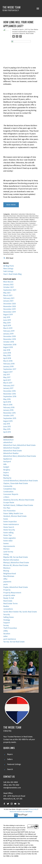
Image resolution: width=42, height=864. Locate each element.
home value (13, 236)
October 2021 (8, 287)
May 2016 (7, 399)
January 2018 (8, 366)
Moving (23, 241)
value (22, 252)
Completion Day (7, 225)
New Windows (8, 576)
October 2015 (8, 416)
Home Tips (28, 234)
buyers (5, 221)
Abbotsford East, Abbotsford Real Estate (19, 445)
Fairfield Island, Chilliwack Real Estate (13, 228)
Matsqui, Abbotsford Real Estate (20, 239)
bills (22, 219)
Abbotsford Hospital (23, 216)
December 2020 (9, 304)
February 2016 (8, 407)
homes (19, 236)
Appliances (31, 32)
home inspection (17, 232)
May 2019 (7, 323)
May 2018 (7, 355)
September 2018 (9, 345)
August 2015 (8, 421)
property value (31, 245)
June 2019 (7, 320)
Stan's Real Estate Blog (12, 274)
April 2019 (7, 326)
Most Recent (8, 282)
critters (35, 225)
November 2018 (9, 339)
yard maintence (29, 252)
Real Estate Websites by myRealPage (21, 811)
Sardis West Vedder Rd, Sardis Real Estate (22, 248)
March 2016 (7, 405)
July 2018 (6, 350)
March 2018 (7, 361)
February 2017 (8, 386)
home (9, 232)
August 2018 (8, 347)
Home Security (12, 234)
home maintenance (28, 232)
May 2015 (6, 429)
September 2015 (9, 418)
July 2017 (6, 375)
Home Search (8, 527)
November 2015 (9, 413)
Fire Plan (27, 228)
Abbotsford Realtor (13, 217)
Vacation (17, 252)
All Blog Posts (8, 266)
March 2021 (7, 295)
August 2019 (8, 315)
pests (21, 243)
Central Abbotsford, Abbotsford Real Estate (20, 481)
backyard (17, 219)
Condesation (16, 225)
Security (5, 250)
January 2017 (8, 388)
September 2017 (9, 369)
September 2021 (9, 290)
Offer (10, 243)
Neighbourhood (30, 241)
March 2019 (7, 328)
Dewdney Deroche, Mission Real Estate (14, 227)
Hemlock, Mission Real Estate (14, 516)
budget (27, 219)
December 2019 (9, 309)
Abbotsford (23, 32)
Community (32, 223)
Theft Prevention (10, 628)
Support (25, 250)
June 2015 (7, 427)
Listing (13, 238)
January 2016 (8, 410)
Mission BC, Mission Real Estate (15, 565)
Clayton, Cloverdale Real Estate (19, 223)
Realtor (32, 247)
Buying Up (15, 221)
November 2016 (9, 394)
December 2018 (9, 336)
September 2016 (9, 396)
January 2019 (8, 334)
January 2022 (8, 285)
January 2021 (8, 301)
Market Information (11, 560)
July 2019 (6, 317)
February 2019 (8, 331)
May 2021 (6, 293)
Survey (30, 250)
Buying (10, 221)
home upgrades (9, 538)
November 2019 (9, 312)
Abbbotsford (14, 214)
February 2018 (8, 364)
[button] (4, 804)
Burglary (32, 219)
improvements (26, 236)
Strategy (19, 250)
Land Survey (6, 238)
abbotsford (22, 214)
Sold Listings (8, 271)
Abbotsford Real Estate (12, 451)
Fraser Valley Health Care (17, 230)
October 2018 (8, 342)
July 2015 (6, 424)
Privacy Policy (33, 809)
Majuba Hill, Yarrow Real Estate (24, 238)
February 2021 (8, 298)
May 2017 (6, 377)
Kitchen (33, 236)
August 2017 (8, 372)
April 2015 (7, 432)
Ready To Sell (7, 247)
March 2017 (7, 383)
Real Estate (30, 33)
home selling (21, 234)
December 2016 (9, 391)
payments (16, 243)
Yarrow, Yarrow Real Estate (14, 642)
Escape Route (30, 227)
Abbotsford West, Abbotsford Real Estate (19, 456)
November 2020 (9, 306)
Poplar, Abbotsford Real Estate (15, 587)
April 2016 (7, 402)
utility (12, 252)
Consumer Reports (18, 33)
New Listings (8, 269)
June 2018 (7, 353)
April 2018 (7, 358)
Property (10, 245)
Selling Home (12, 250)
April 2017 (7, 380)
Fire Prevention (9, 511)
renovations (6, 248)
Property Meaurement (20, 245)
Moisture (17, 241)
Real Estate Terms (24, 247)
